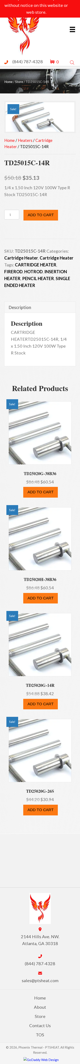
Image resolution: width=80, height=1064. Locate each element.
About (40, 1007)
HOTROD (33, 271)
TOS (40, 1034)
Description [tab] (20, 307)
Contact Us (40, 1025)
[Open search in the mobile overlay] (72, 61)
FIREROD (13, 271)
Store (19, 82)
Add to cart (41, 215)
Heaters (25, 140)
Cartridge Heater (21, 257)
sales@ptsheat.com (40, 980)
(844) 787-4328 (27, 61)
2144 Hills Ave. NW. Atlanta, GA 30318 (40, 940)
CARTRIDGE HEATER (35, 264)
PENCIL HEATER (38, 278)
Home (8, 82)
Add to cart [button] (41, 492)
